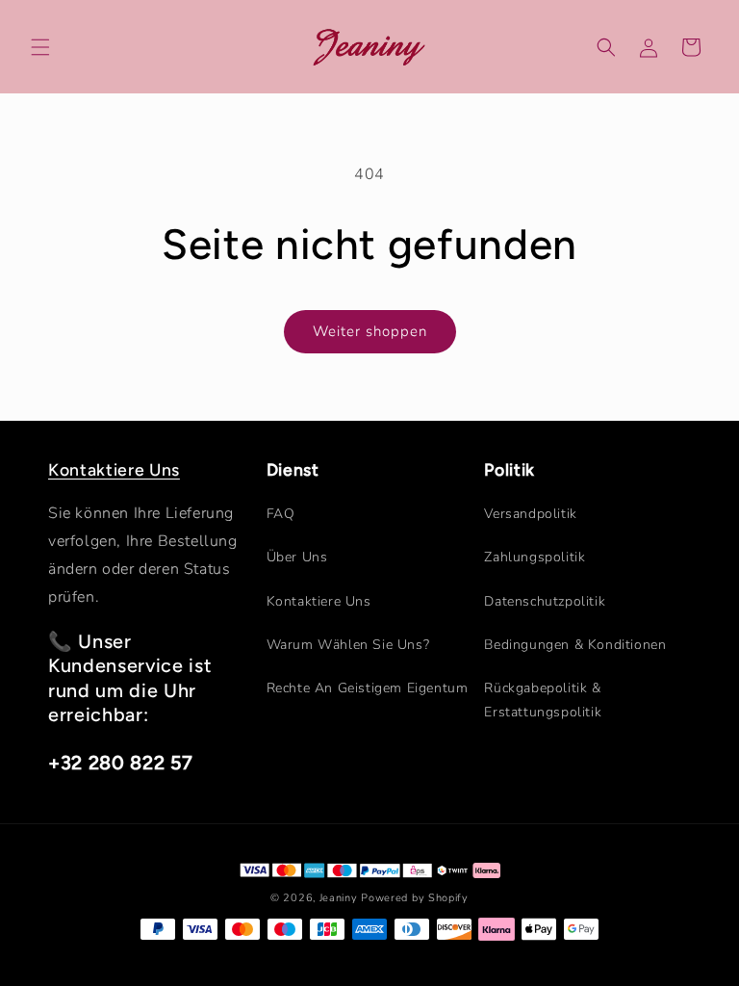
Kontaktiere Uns (114, 469)
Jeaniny (338, 898)
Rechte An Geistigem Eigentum (368, 688)
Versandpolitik (530, 514)
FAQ (281, 514)
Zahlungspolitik (534, 557)
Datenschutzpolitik (544, 601)
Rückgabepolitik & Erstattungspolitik (542, 700)
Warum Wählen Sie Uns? (348, 645)
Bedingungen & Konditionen (575, 645)
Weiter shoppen (370, 331)
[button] (40, 47)
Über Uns (297, 557)
